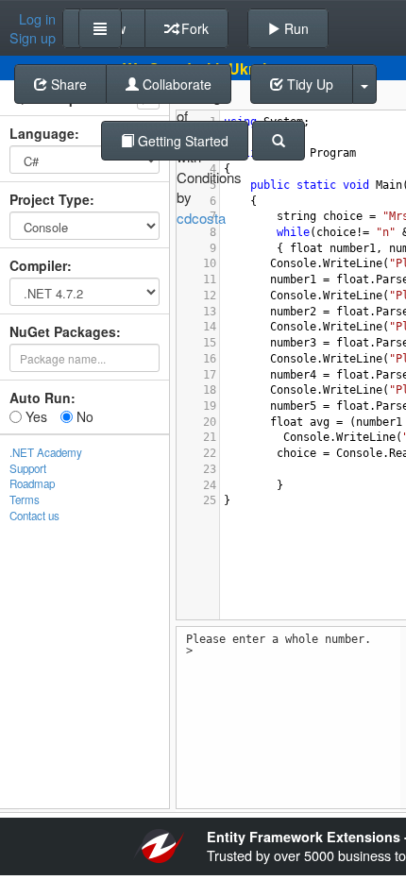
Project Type (49, 199)
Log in (37, 18)
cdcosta (201, 218)
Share (67, 84)
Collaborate (175, 84)
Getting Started (181, 140)
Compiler (38, 265)
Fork (193, 28)
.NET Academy (45, 452)
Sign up (32, 37)
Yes (34, 416)
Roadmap (32, 483)
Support (27, 468)
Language (42, 133)
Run (294, 28)
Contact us (34, 515)
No (83, 416)
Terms (24, 499)
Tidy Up (308, 84)
